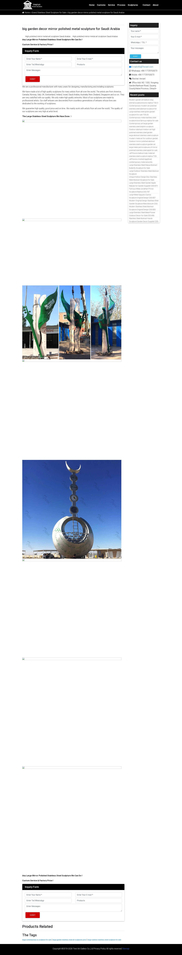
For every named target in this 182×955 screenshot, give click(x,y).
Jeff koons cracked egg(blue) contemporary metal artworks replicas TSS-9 (140, 162)
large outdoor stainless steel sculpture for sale (104, 940)
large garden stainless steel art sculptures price (69, 940)
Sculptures (133, 5)
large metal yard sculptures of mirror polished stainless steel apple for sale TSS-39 (143, 150)
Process (121, 5)
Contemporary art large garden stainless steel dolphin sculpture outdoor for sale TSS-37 (141, 126)
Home (91, 5)
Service (111, 5)
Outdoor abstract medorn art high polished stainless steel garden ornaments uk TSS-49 (142, 132)
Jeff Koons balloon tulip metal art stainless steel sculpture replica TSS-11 (143, 156)
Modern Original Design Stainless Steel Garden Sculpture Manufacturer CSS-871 (143, 204)
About (155, 5)
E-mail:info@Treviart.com (142, 66)
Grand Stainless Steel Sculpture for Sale (49, 12)
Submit (33, 79)
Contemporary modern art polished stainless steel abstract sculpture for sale (143, 109)
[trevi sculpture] (32, 4)
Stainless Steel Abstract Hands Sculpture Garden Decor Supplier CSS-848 (144, 221)
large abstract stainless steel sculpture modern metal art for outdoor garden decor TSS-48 (143, 138)
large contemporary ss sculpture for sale (36, 940)
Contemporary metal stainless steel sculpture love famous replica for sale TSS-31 (143, 121)
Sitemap (125, 948)
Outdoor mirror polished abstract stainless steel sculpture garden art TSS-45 (142, 144)
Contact (146, 5)
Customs (101, 5)
